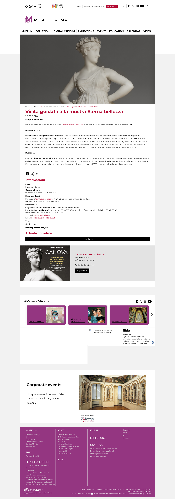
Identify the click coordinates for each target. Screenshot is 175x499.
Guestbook (30, 439)
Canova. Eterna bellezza (72, 125)
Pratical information (66, 435)
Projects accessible (98, 456)
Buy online (82, 270)
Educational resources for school (103, 448)
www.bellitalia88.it (42, 215)
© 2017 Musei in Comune (81, 494)
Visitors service (64, 439)
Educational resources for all (54, 107)
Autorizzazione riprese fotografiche (40, 484)
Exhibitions (86, 31)
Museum (27, 31)
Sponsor (125, 438)
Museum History (32, 435)
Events (101, 31)
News (124, 433)
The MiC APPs (35, 321)
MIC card (61, 442)
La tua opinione (64, 453)
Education (116, 31)
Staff (27, 437)
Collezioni (42, 31)
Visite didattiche (65, 444)
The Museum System (34, 442)
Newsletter (30, 446)
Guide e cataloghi (65, 449)
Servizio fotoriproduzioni (36, 477)
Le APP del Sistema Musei (69, 446)
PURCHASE (112, 6)
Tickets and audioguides (68, 437)
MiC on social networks (76, 320)
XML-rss (149, 494)
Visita (147, 31)
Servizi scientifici (37, 462)
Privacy (96, 494)
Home (27, 107)
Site (28, 452)
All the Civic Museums (93, 6)
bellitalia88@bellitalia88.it (43, 218)
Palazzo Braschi (32, 456)
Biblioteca (30, 470)
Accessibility (63, 451)
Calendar (134, 31)
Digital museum (64, 31)
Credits (124, 494)
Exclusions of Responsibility (110, 494)
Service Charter (32, 444)
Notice (125, 435)
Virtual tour (117, 321)
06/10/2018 (137, 339)
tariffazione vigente (44, 199)
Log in (122, 6)
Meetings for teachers (99, 454)
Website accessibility (136, 494)
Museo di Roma (50, 20)
